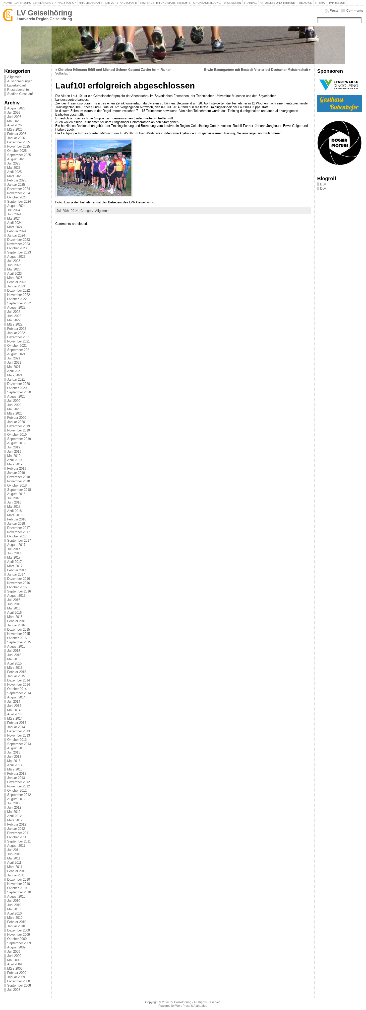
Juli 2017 (13, 549)
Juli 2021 (13, 358)
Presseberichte (18, 89)
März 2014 (14, 718)
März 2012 (14, 820)
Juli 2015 (13, 651)
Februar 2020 (16, 418)
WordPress (182, 1006)
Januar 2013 (16, 778)
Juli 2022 (13, 312)
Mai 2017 (13, 557)
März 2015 (14, 668)
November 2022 (18, 295)
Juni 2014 (14, 706)
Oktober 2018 (17, 485)
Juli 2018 (13, 498)
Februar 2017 (16, 570)
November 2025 (18, 146)
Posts (334, 10)
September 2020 (19, 392)
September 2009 (19, 943)
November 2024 (18, 193)
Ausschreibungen (19, 81)
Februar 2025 (16, 180)
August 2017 (16, 545)
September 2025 (19, 155)
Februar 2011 (16, 871)
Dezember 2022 (18, 290)
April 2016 (14, 612)
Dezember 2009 (18, 930)
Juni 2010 (14, 905)
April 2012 (14, 816)
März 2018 (14, 515)
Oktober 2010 (17, 888)
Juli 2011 (13, 850)
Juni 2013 (14, 756)
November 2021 (18, 341)
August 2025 (16, 159)
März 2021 (14, 375)
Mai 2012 (13, 812)
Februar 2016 (16, 621)
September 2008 (19, 985)
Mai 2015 (13, 659)
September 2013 (19, 744)
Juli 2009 (13, 951)
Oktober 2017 (17, 536)
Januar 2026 (16, 138)
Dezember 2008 (18, 981)
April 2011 (14, 862)
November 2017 (18, 532)
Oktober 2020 (17, 388)
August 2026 (16, 108)
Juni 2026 (14, 117)
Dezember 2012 (18, 782)
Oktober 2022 (17, 299)
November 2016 (18, 583)
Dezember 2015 (18, 629)
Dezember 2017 (18, 528)
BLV (323, 184)
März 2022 (14, 324)
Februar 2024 (16, 231)
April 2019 (14, 460)
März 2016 (14, 617)
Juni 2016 (14, 604)
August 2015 (16, 646)
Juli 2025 (13, 163)
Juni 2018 (14, 502)
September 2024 (19, 201)
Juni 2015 (14, 655)
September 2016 (19, 591)
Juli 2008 (13, 990)
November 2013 (18, 735)
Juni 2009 (14, 956)
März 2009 (14, 968)
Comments (354, 10)
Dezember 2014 (18, 680)
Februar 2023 (16, 282)
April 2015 (14, 663)
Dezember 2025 (18, 142)
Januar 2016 (16, 625)
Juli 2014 (13, 701)
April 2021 (14, 371)
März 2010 (14, 918)
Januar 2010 (16, 926)
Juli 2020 (13, 401)
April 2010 (14, 913)
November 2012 (18, 786)
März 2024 (14, 227)
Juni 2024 (14, 214)
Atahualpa (200, 1006)
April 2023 (14, 273)
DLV (323, 188)
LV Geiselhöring (44, 12)
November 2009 (18, 934)
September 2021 (19, 350)
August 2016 (16, 595)
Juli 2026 (13, 112)
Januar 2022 (16, 333)
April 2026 (14, 125)
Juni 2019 (14, 451)
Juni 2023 (14, 265)
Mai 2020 (13, 409)
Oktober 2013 (17, 740)
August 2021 (16, 354)
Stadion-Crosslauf (20, 94)
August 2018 (16, 494)
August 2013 (16, 748)
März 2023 (14, 278)
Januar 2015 (16, 676)
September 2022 (19, 303)
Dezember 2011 (18, 833)
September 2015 (19, 642)
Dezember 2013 (18, 731)
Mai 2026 (13, 121)
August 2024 (16, 206)
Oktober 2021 (17, 345)
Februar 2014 (16, 723)
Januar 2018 (16, 523)
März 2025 (14, 176)
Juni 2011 (14, 854)
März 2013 (14, 769)
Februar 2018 (16, 519)
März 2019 (14, 464)
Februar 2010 (16, 922)
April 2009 (14, 964)
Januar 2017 (16, 574)
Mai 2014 (13, 710)
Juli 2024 (13, 210)
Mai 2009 (13, 960)
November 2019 (18, 430)
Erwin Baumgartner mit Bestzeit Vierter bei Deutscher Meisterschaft (256, 70)
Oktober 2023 (17, 248)
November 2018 (18, 481)
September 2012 (19, 795)
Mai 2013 (13, 761)
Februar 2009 (16, 973)
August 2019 (16, 443)
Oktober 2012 (17, 790)
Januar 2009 (16, 977)
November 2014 (18, 684)
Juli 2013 (13, 752)
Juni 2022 (14, 316)
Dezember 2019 (18, 426)
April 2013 (14, 765)
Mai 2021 (13, 367)
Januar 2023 (16, 286)
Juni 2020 (14, 405)
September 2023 (19, 252)
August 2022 (16, 307)
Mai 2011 (13, 858)
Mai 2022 (13, 320)
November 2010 (18, 884)
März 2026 (14, 129)
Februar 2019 (16, 468)
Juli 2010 (13, 901)
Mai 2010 (13, 909)
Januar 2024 (16, 235)
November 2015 (18, 634)
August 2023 (16, 256)
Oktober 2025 (17, 151)
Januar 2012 (16, 829)
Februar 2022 (16, 329)
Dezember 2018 (18, 477)
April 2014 (14, 714)
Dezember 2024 (18, 189)
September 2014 (19, 693)
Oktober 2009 (17, 939)
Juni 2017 (14, 553)
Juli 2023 (13, 261)
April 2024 (14, 223)
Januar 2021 (16, 379)
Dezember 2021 (18, 337)
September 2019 (19, 439)
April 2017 (14, 562)
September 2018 (19, 490)
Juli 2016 (13, 600)
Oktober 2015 (17, 638)
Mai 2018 (13, 506)
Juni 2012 (14, 807)
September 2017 (19, 540)
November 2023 (18, 244)
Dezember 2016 (18, 579)
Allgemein (14, 77)
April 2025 (14, 172)
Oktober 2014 (17, 689)
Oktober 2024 (17, 197)
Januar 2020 (16, 422)
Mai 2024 (13, 218)
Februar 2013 (16, 773)
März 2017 (14, 566)
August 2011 (16, 845)
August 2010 (16, 896)
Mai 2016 (13, 608)
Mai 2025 (13, 167)
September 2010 (19, 892)
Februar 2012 (16, 824)
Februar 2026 (16, 134)
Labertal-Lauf (16, 85)
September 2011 (19, 841)
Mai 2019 (13, 456)
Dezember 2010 (18, 879)
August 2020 (16, 396)
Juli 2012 (13, 803)
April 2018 (14, 511)
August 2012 (16, 799)
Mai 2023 (13, 269)
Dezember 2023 (18, 240)
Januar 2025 (16, 184)
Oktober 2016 (17, 587)
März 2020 (14, 413)
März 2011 (14, 867)
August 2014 (16, 697)
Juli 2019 (13, 447)
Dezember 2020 (18, 384)
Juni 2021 (14, 362)
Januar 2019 (16, 473)
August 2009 (16, 947)
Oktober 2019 (17, 434)
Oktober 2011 (16, 837)
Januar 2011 (16, 875)
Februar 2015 (16, 672)
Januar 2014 (16, 727)
